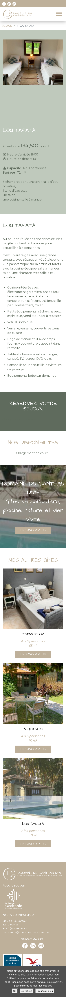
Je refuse (26, 990)
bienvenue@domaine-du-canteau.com (27, 932)
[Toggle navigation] (59, 14)
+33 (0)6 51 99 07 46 (15, 928)
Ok (14, 990)
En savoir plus (33, 530)
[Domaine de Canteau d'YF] (17, 14)
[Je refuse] (61, 982)
